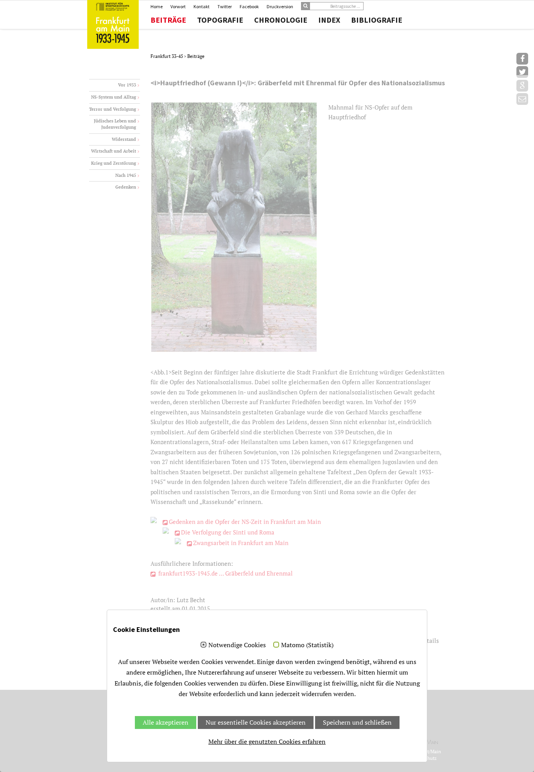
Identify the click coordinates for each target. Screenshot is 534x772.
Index (329, 20)
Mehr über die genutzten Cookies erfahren (267, 741)
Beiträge (168, 20)
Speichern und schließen (357, 722)
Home (157, 6)
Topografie (220, 20)
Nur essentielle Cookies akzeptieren (256, 722)
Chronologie (280, 20)
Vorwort (178, 6)
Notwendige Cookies (237, 645)
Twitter (224, 6)
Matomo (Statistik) (307, 645)
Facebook (249, 6)
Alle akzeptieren (165, 722)
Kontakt (202, 6)
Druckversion (280, 6)
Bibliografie (376, 20)
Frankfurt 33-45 (167, 56)
